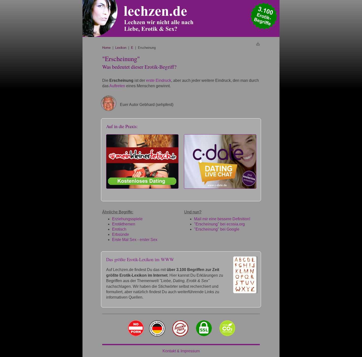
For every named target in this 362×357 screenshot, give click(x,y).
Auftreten (117, 86)
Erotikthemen (123, 224)
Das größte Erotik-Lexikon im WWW (140, 259)
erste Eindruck (158, 80)
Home (106, 48)
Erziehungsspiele (127, 219)
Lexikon (120, 48)
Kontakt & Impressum (181, 351)
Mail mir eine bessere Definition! (222, 219)
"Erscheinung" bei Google (216, 229)
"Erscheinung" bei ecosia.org (219, 224)
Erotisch (119, 229)
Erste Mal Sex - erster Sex (134, 240)
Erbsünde (120, 234)
